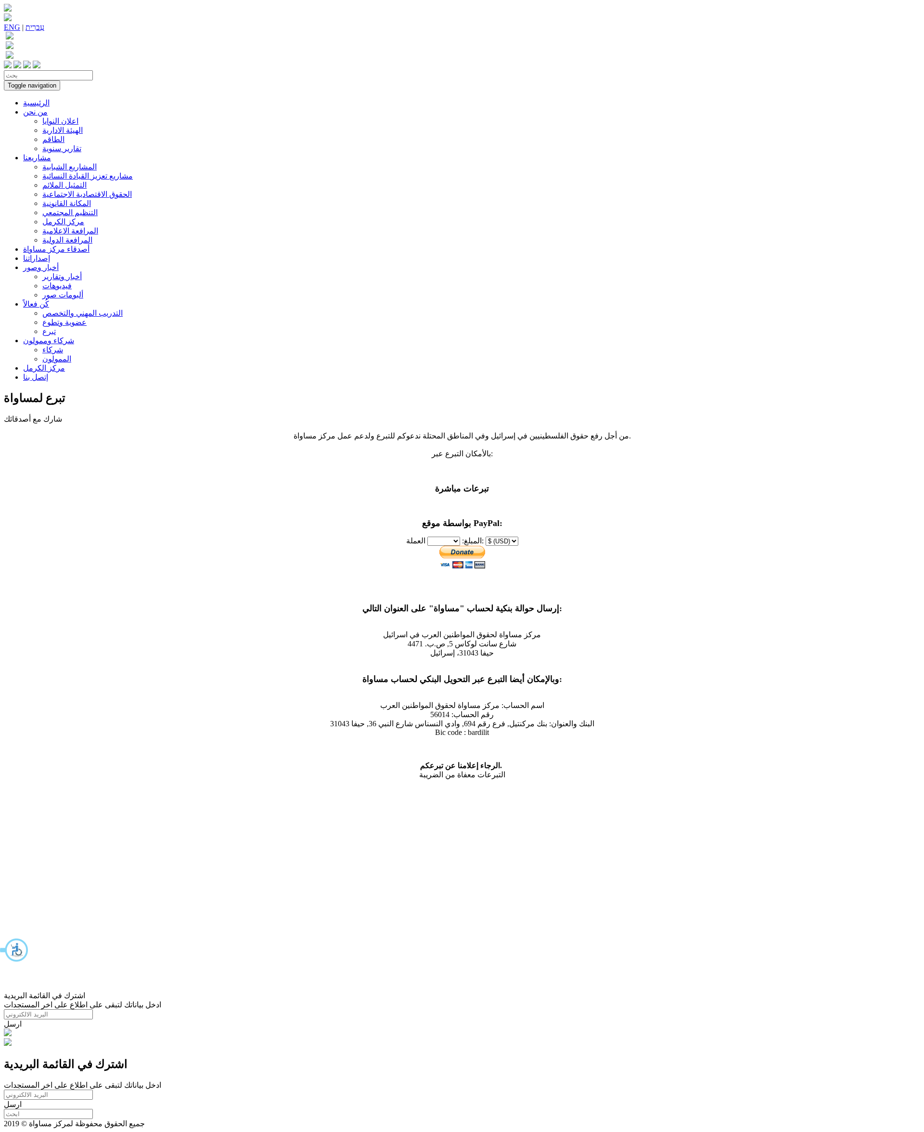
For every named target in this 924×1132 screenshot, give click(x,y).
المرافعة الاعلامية (70, 231)
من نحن (35, 112)
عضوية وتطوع (64, 322)
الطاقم (53, 139)
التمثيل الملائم (64, 185)
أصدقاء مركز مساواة (56, 249)
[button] (14, 950)
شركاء (52, 350)
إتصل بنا (35, 377)
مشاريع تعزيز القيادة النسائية (87, 176)
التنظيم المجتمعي (70, 212)
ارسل (13, 1024)
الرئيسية (36, 103)
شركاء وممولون (48, 340)
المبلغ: (472, 541)
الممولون (56, 359)
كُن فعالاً (36, 304)
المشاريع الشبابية (69, 167)
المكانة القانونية (66, 203)
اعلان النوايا (60, 121)
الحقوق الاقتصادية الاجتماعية (87, 194)
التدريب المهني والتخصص (82, 313)
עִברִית (35, 27)
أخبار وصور (41, 267)
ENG (12, 27)
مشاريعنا (37, 158)
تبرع (49, 331)
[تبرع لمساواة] (8, 1033)
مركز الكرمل (63, 222)
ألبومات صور (62, 295)
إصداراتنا (36, 258)
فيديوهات (57, 286)
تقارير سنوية (61, 148)
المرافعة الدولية (67, 240)
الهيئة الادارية (62, 130)
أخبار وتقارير (62, 276)
